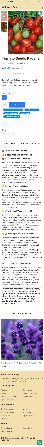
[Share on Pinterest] (13, 134)
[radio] (4, 97)
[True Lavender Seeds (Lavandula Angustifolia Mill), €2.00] (22, 343)
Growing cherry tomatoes (12, 116)
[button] (2, 7)
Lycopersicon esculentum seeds (13, 109)
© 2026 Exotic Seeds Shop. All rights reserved (18, 439)
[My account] (35, 7)
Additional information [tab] (31, 143)
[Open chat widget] (39, 442)
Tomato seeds (25, 113)
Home (27, 63)
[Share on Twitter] (9, 134)
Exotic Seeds (12, 6)
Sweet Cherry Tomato (32, 109)
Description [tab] (9, 143)
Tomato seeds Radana (11, 113)
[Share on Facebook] (4, 134)
